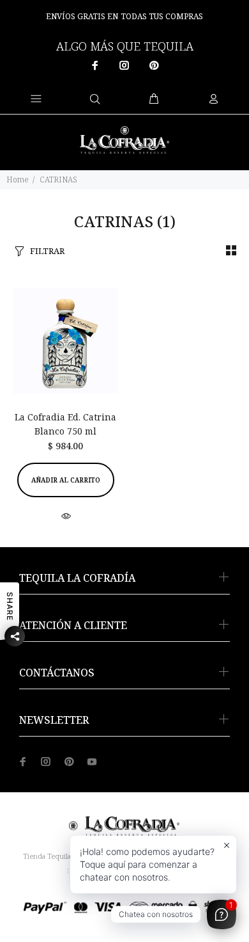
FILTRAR (47, 251)
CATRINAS (58, 179)
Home (17, 179)
